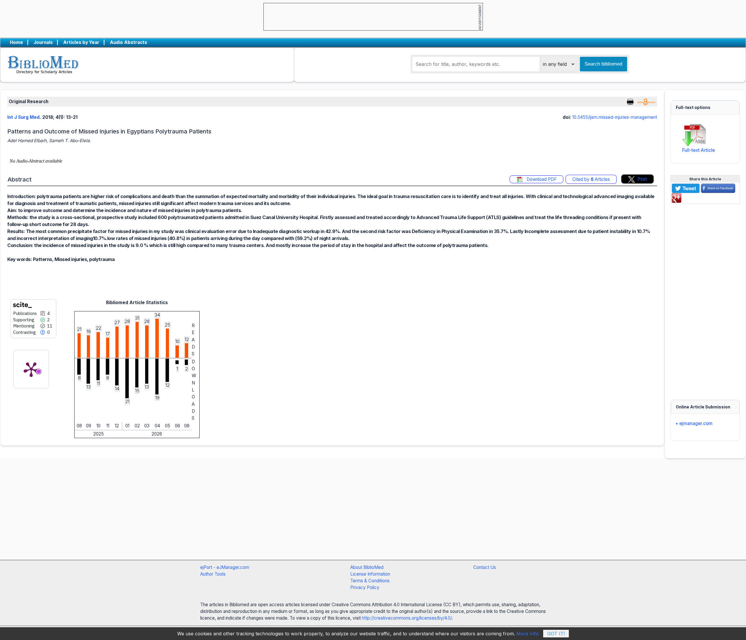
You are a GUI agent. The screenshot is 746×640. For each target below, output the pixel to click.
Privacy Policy (364, 587)
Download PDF (541, 179)
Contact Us (484, 567)
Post (642, 179)
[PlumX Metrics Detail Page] (31, 369)
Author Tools (213, 574)
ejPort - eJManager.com (224, 567)
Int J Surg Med (23, 117)
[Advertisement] (705, 298)
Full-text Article (698, 150)
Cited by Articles (591, 179)
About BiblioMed (366, 567)
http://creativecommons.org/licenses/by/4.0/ (407, 618)
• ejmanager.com (693, 423)
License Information (370, 574)
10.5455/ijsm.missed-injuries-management (614, 117)
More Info (527, 634)
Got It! (556, 634)
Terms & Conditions (370, 580)
